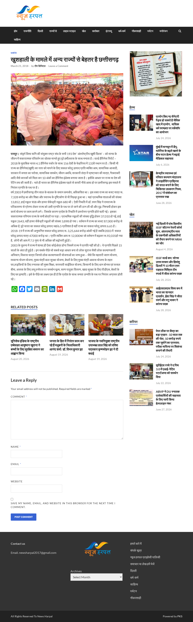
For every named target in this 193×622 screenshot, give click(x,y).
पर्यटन (150, 31)
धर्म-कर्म (121, 31)
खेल (84, 31)
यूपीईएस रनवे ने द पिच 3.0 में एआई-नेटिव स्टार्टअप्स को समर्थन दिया (167, 371)
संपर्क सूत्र (136, 550)
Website (17, 481)
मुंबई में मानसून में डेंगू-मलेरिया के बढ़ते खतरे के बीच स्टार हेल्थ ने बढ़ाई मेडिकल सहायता (168, 152)
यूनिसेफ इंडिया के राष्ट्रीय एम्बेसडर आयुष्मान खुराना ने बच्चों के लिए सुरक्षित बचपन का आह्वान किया (27, 347)
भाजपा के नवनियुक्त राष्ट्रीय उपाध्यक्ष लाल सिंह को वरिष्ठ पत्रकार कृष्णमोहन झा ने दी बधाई (103, 347)
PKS (179, 616)
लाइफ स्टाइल (69, 31)
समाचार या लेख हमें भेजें (142, 564)
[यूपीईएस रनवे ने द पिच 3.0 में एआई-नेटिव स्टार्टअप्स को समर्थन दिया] (141, 365)
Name (16, 446)
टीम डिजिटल (40, 65)
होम (15, 31)
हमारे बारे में (136, 543)
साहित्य (17, 39)
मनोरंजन (164, 31)
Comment (19, 396)
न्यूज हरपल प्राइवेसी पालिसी (145, 557)
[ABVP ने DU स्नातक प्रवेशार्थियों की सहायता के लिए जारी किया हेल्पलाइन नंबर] (141, 392)
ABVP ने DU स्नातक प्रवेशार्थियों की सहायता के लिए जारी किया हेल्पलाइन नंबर (168, 397)
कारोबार (95, 31)
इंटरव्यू (109, 31)
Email (16, 464)
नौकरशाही (136, 31)
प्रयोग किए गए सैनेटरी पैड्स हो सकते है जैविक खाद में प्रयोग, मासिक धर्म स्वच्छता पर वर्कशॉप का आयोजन (168, 124)
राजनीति (27, 31)
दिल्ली (40, 31)
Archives (76, 571)
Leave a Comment (58, 65)
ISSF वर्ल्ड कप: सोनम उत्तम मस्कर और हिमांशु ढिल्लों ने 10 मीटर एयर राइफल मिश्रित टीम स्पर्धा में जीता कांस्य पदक (169, 265)
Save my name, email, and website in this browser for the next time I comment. (63, 505)
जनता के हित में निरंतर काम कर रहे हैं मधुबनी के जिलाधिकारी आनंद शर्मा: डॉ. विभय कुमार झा (67, 345)
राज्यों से (53, 31)
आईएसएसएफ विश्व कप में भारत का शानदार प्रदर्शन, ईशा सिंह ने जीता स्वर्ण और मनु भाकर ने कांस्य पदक (169, 296)
